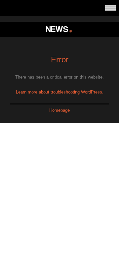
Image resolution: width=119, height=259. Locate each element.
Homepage (59, 110)
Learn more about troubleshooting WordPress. (59, 92)
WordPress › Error (59, 29)
